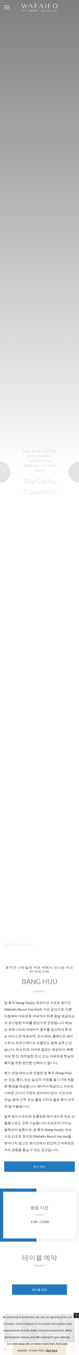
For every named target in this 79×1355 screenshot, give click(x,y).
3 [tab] (14, 944)
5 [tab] (21, 945)
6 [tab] (25, 945)
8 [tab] (31, 945)
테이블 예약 (39, 1289)
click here (52, 1350)
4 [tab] (18, 945)
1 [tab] (7, 945)
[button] (5, 472)
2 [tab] (10, 945)
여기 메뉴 (39, 1166)
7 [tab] (28, 945)
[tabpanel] (39, 474)
